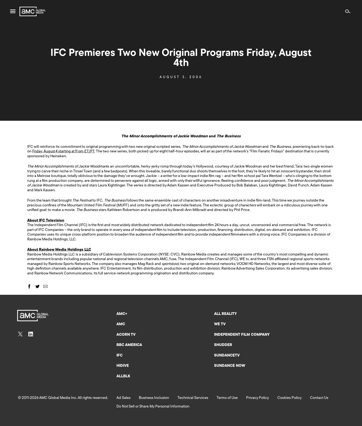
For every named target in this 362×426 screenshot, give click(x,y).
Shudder (223, 345)
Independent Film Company (242, 335)
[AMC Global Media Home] (32, 11)
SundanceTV (227, 356)
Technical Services (192, 398)
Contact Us (319, 398)
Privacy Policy (257, 398)
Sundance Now (229, 366)
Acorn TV (126, 335)
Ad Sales (123, 398)
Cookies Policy (289, 398)
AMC (120, 324)
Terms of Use (227, 398)
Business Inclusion (154, 398)
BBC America (129, 345)
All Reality (225, 314)
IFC (119, 356)
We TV (220, 324)
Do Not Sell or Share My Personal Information (152, 407)
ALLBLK (123, 376)
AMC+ (121, 314)
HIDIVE (122, 366)
